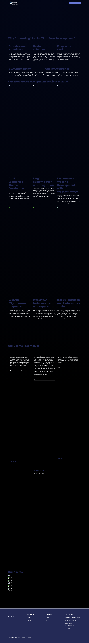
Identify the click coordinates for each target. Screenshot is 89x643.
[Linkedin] (13, 616)
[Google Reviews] (11, 616)
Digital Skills (64, 3)
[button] (75, 3)
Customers (48, 622)
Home (31, 3)
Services (43, 3)
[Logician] (13, 3)
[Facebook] (8, 616)
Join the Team (57, 3)
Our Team (37, 3)
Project (47, 617)
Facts (47, 620)
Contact (50, 3)
